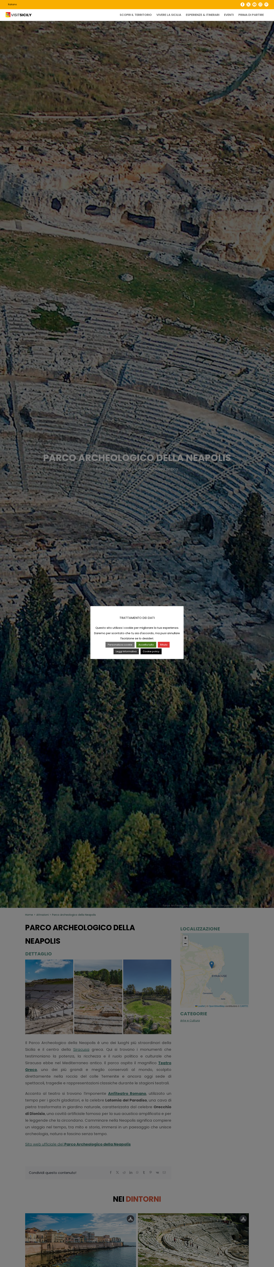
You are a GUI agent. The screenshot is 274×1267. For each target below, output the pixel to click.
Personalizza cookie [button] (120, 644)
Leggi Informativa (126, 651)
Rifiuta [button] (163, 644)
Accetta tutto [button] (146, 644)
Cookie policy (151, 651)
